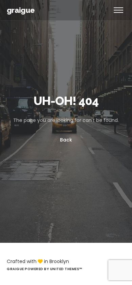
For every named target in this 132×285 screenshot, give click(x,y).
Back (66, 140)
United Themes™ (66, 268)
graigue (21, 10)
